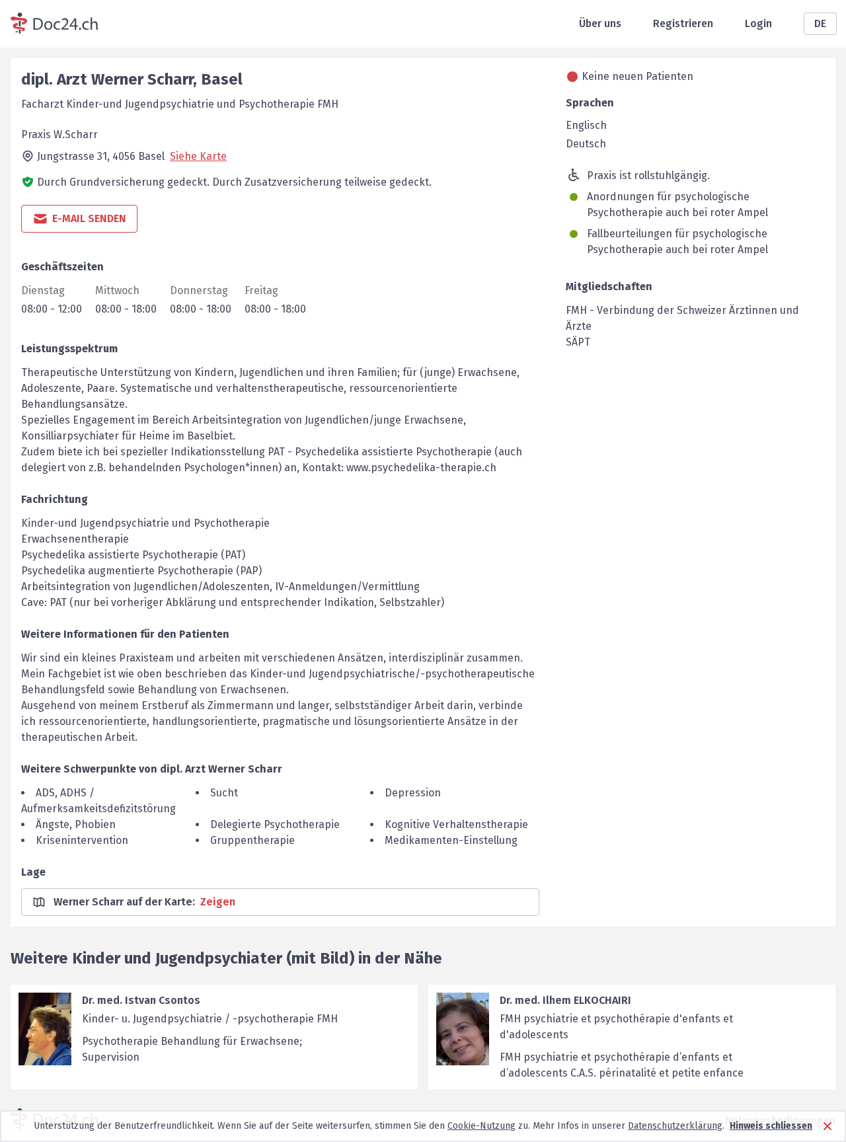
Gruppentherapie (252, 840)
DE (820, 23)
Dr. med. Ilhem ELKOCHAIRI (565, 1000)
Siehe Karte (198, 156)
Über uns (600, 23)
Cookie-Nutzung (481, 1125)
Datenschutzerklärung (675, 1125)
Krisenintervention (82, 840)
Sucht (224, 792)
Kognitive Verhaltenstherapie (456, 824)
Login (758, 23)
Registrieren (683, 23)
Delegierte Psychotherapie (275, 824)
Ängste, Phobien (76, 824)
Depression (413, 792)
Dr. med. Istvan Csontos (141, 1000)
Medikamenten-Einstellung (451, 840)
